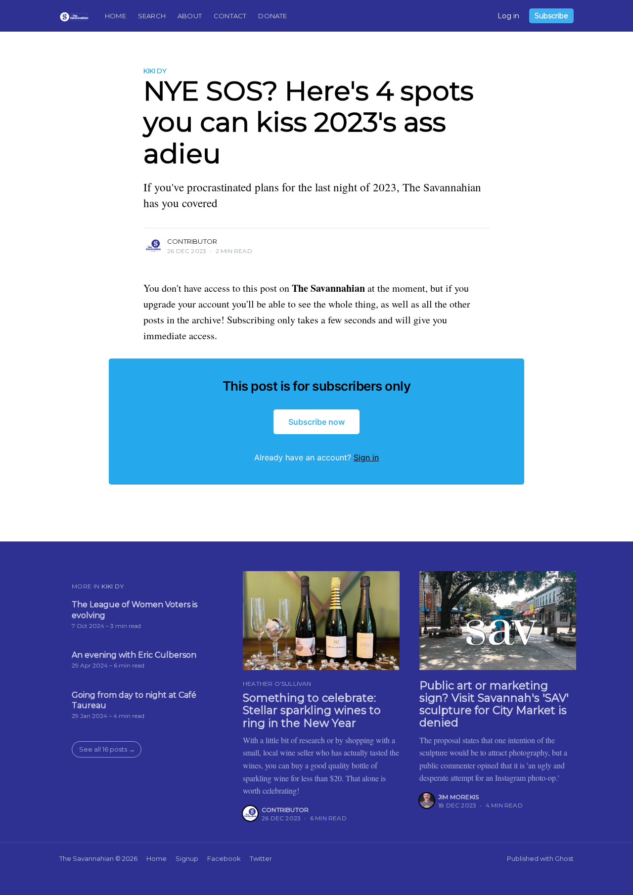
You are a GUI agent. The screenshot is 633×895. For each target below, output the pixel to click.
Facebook (224, 858)
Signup (187, 858)
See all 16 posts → (107, 749)
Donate (272, 16)
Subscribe (551, 15)
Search (152, 16)
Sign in (366, 457)
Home (115, 16)
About (190, 16)
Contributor (192, 241)
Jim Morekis (458, 797)
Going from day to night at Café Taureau (134, 700)
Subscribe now (316, 422)
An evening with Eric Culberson (134, 655)
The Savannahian (86, 858)
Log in (508, 15)
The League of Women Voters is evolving (134, 610)
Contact (230, 16)
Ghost (564, 858)
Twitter (261, 858)
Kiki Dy (155, 71)
